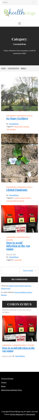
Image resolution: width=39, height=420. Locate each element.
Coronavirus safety (23, 237)
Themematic (30, 414)
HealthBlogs (14, 124)
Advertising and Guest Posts (11, 390)
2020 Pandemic (11, 115)
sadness (13, 129)
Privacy (3, 382)
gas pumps (18, 260)
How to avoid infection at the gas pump (18, 246)
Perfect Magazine (16, 414)
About (3, 386)
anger (17, 126)
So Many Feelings (17, 118)
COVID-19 (29, 115)
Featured (9, 240)
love (8, 129)
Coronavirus (21, 115)
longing (26, 126)
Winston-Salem (18, 201)
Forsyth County (20, 198)
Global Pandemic (16, 189)
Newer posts (28, 270)
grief (21, 126)
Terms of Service (7, 378)
